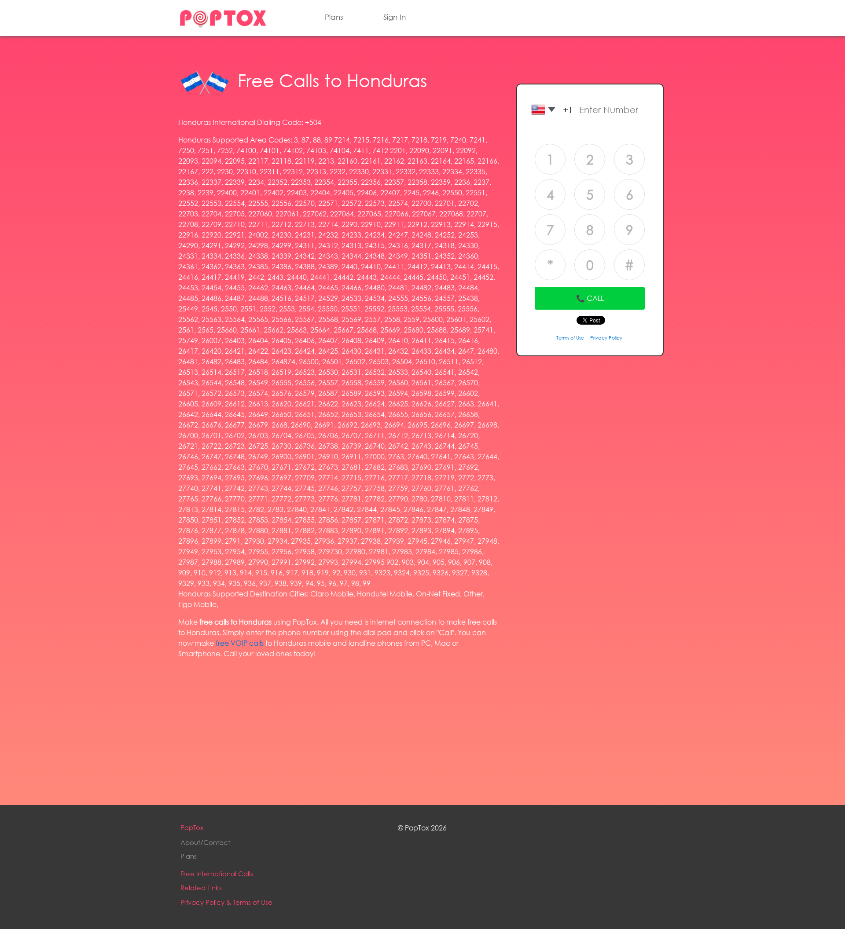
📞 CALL (590, 298)
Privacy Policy (606, 337)
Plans (334, 17)
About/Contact (205, 842)
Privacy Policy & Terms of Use (226, 902)
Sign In (394, 17)
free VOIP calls (240, 642)
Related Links (201, 887)
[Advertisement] (339, 727)
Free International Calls (216, 873)
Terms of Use (570, 337)
